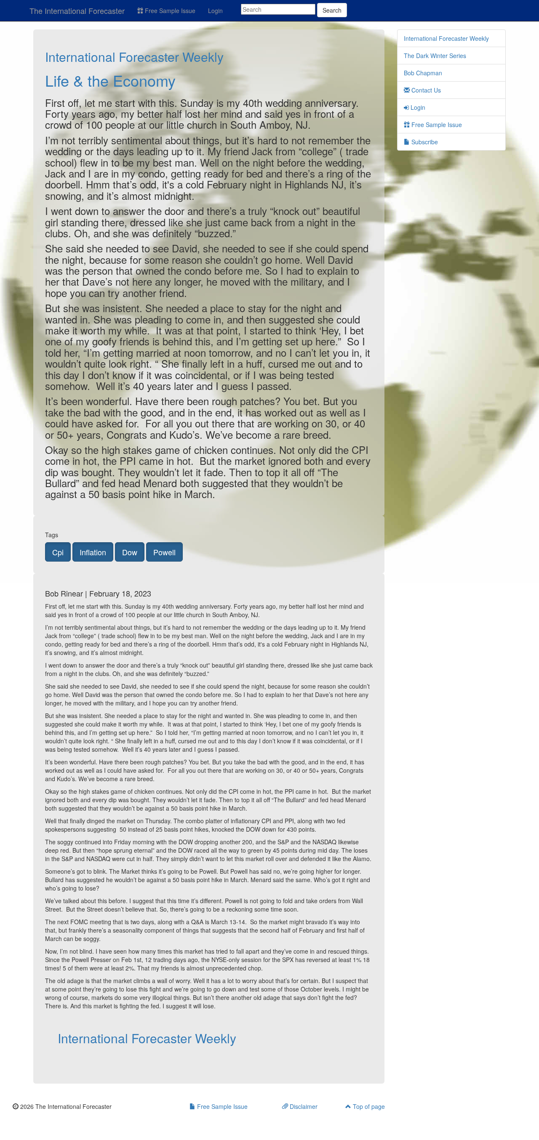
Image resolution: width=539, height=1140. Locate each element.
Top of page (368, 1106)
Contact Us (425, 90)
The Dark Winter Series (435, 55)
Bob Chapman (423, 73)
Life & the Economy (110, 80)
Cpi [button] (58, 551)
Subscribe (424, 142)
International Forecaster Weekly (134, 57)
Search (332, 10)
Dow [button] (129, 551)
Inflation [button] (93, 551)
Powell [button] (164, 551)
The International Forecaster (77, 10)
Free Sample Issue (169, 10)
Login (215, 10)
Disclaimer (303, 1106)
